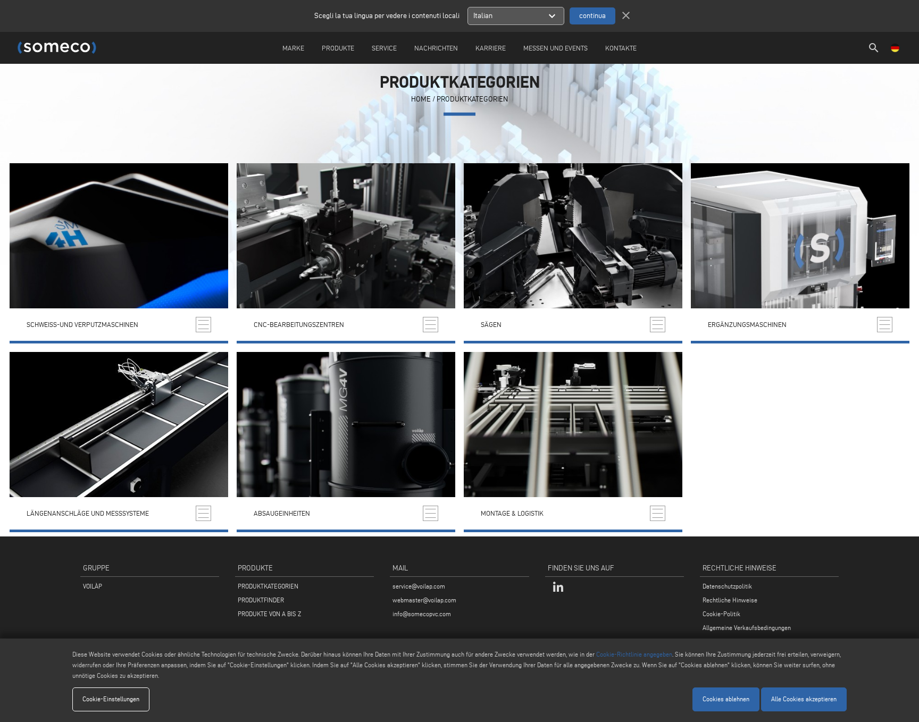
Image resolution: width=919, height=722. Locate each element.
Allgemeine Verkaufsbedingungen (747, 627)
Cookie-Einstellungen (110, 698)
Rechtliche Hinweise (730, 600)
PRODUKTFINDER (261, 600)
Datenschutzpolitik (727, 586)
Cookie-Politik (721, 613)
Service (384, 48)
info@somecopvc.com (421, 613)
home (421, 99)
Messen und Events (555, 48)
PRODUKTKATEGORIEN (268, 586)
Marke (293, 48)
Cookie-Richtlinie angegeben (634, 654)
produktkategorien (472, 99)
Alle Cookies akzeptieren (804, 698)
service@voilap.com (418, 586)
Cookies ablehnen (726, 698)
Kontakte (621, 48)
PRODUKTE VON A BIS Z (269, 613)
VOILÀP (92, 586)
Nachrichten (436, 48)
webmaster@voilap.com (424, 600)
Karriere (490, 48)
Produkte (338, 48)
